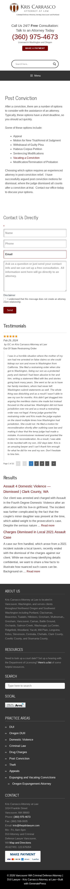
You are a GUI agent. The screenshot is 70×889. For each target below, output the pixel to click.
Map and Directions (20, 842)
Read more (48, 525)
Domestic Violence (21, 739)
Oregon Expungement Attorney (31, 783)
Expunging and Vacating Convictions (32, 777)
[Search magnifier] (54, 64)
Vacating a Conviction (26, 157)
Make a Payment (35, 48)
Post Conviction (19, 758)
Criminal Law (17, 745)
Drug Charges (18, 752)
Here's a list (44, 662)
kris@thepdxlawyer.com (26, 825)
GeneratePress (37, 883)
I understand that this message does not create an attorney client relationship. (34, 300)
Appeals (14, 771)
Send (10, 310)
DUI (11, 727)
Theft (12, 764)
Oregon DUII (17, 733)
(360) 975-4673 (35, 37)
